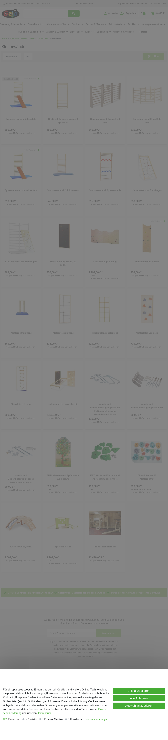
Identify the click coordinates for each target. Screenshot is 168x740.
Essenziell (14, 719)
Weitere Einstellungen (96, 719)
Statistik (32, 719)
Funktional (76, 719)
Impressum (44, 713)
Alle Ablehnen (139, 698)
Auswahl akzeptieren (139, 705)
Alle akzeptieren (138, 690)
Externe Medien (53, 719)
